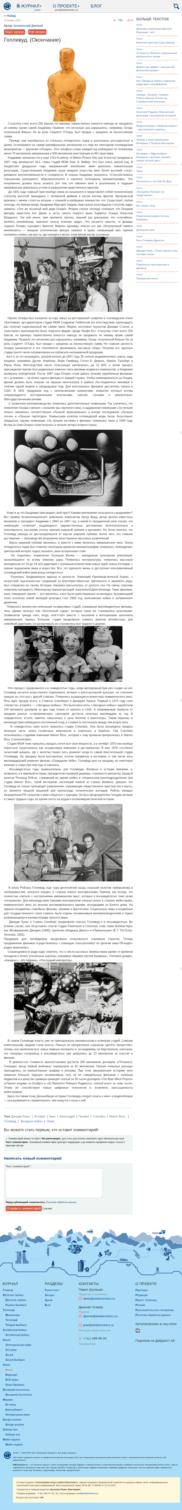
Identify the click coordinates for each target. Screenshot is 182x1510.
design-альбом (12, 1419)
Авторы (49, 1295)
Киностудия (67, 1116)
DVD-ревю (12, 1379)
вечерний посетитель (16, 1389)
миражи (8, 1399)
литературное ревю (18, 1414)
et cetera (11, 1404)
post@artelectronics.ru (98, 1325)
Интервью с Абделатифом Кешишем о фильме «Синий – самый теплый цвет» (154, 157)
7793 (120, 20)
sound (6, 1339)
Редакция (141, 1295)
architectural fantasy (15, 1329)
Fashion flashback (16, 1305)
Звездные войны (31, 1121)
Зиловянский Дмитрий (28, 25)
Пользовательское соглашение (154, 1309)
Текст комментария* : (19, 1166)
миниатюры (13, 1314)
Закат (139, 171)
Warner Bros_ (117, 1116)
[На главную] (7, 6)
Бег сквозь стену (145, 205)
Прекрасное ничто (147, 278)
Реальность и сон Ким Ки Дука (154, 181)
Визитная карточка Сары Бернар (155, 42)
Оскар (50, 1121)
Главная (8, 1290)
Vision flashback (15, 1384)
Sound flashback (15, 1359)
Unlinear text (13, 1434)
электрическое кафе (18, 1344)
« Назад (10, 15)
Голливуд (10, 1121)
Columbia (99, 1116)
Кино (52, 1116)
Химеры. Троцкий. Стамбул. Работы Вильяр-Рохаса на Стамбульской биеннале (152, 98)
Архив (48, 1300)
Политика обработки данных (61, 1202)
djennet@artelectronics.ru (100, 1316)
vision (139, 25)
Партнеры (141, 1290)
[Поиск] (176, 6)
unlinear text (10, 1429)
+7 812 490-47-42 (45, 1493)
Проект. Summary (146, 1300)
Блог (96, 6)
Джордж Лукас (20, 1116)
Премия (84, 1116)
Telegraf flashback (16, 1324)
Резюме (140, 1305)
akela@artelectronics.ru (99, 1298)
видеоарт (11, 1374)
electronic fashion (13, 1295)
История (39, 1116)
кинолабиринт (14, 1409)
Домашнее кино (145, 229)
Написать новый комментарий (32, 1158)
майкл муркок (11, 1439)
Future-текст (52, 1290)
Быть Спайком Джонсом (150, 240)
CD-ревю (11, 1349)
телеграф (9, 1309)
